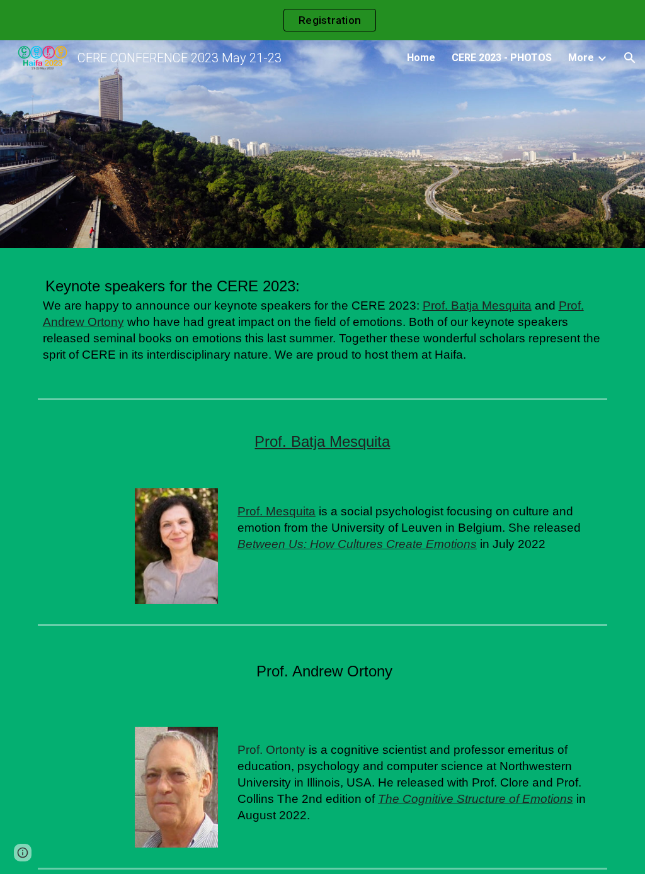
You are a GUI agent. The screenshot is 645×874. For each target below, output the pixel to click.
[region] (322, 20)
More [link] (581, 58)
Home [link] (421, 58)
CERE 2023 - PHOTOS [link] (502, 58)
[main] (323, 323)
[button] (630, 58)
